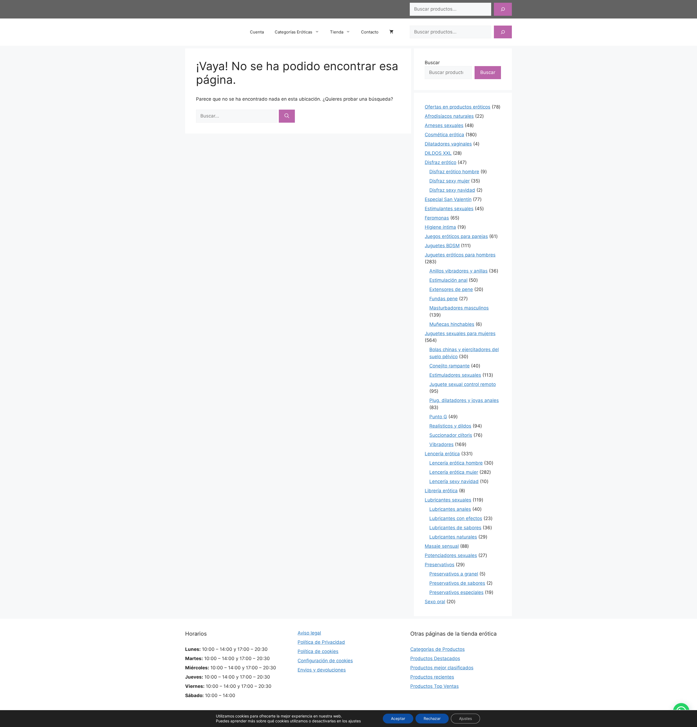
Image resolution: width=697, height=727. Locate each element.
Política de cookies (318, 651)
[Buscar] (503, 9)
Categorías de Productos (437, 649)
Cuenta (257, 32)
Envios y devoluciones (322, 670)
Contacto (369, 32)
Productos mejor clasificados (441, 667)
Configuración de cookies (325, 660)
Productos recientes (432, 677)
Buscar (432, 62)
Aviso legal (309, 633)
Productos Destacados (435, 658)
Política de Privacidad (321, 642)
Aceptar (398, 718)
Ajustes (465, 718)
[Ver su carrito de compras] (394, 32)
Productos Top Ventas (434, 686)
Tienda (336, 32)
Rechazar (432, 718)
